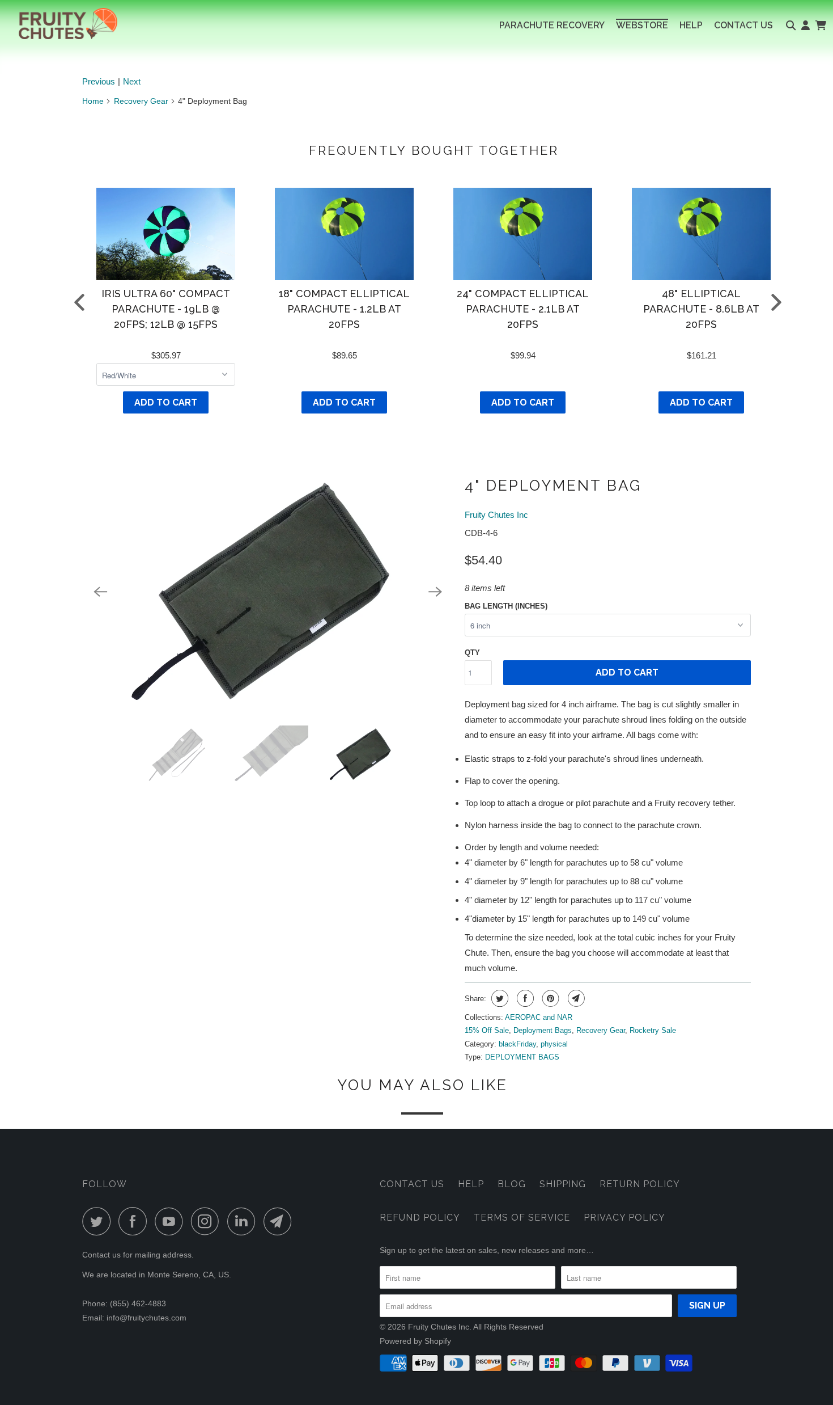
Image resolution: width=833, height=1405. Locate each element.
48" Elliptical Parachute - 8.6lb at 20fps (701, 309)
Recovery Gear (141, 101)
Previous (98, 81)
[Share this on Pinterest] (549, 998)
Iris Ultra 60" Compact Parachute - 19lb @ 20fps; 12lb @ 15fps (165, 309)
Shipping (562, 1184)
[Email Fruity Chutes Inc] (281, 1221)
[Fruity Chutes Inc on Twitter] (99, 1221)
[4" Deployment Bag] (267, 592)
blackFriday (517, 1044)
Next (132, 81)
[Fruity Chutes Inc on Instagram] (208, 1221)
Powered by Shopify (415, 1340)
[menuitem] (552, 25)
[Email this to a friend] (575, 998)
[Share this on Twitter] (498, 998)
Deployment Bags (542, 1030)
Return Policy (640, 1184)
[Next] (435, 592)
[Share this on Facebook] (524, 998)
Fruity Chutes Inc (496, 515)
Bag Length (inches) (506, 606)
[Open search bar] (790, 25)
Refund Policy (420, 1217)
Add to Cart (165, 402)
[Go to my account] (805, 25)
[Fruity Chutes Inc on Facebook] (135, 1221)
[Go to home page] (58, 23)
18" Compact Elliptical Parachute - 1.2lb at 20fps (344, 309)
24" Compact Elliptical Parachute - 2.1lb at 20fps (523, 309)
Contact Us (412, 1184)
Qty (472, 652)
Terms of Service (522, 1217)
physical (554, 1044)
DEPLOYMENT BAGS (522, 1057)
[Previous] (100, 592)
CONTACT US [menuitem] (743, 25)
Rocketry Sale (653, 1030)
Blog (512, 1184)
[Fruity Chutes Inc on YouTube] (172, 1221)
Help (471, 1184)
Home (93, 101)
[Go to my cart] (820, 25)
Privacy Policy (624, 1217)
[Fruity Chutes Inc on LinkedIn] (244, 1221)
